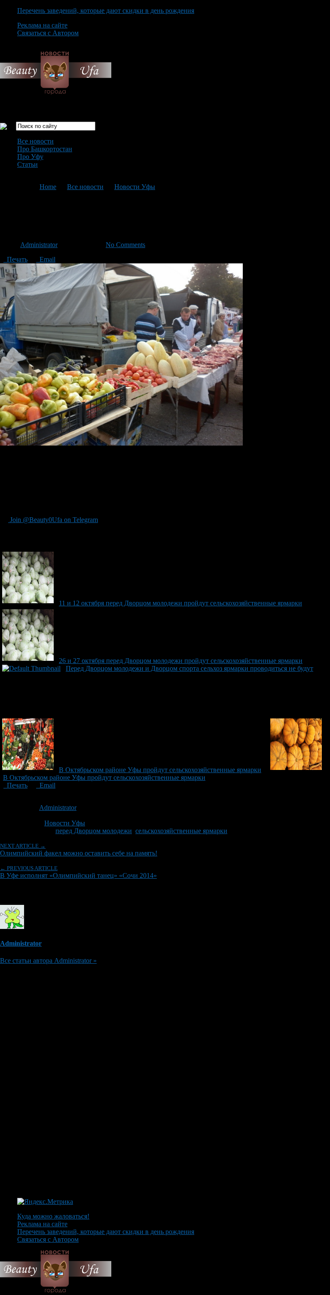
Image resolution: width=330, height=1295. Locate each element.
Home (48, 186)
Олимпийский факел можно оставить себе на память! (78, 850)
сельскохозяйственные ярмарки (181, 830)
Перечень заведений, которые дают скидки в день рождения (105, 10)
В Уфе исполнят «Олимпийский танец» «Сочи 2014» (78, 872)
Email (45, 259)
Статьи (27, 164)
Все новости (35, 141)
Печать (15, 259)
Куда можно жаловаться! (53, 1216)
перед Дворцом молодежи (93, 830)
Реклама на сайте (42, 25)
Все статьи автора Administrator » (48, 960)
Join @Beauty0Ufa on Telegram (53, 519)
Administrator (39, 244)
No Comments (125, 244)
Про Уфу (30, 156)
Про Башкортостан (44, 149)
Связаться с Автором (48, 33)
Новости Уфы (134, 186)
